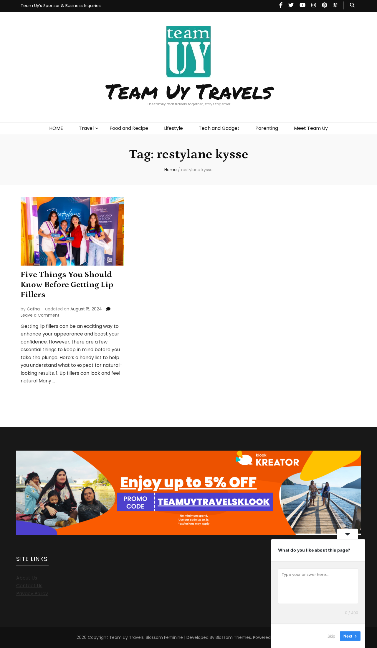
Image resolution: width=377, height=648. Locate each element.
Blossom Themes (233, 637)
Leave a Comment (40, 315)
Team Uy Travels (188, 91)
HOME (56, 128)
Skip (331, 636)
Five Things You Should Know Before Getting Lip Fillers (67, 285)
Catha (33, 309)
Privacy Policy (32, 593)
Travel (86, 128)
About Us (26, 578)
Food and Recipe (129, 128)
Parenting (266, 128)
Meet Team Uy (311, 128)
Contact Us (29, 585)
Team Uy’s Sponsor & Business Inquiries (61, 6)
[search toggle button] (352, 5)
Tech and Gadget (219, 128)
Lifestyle (173, 128)
